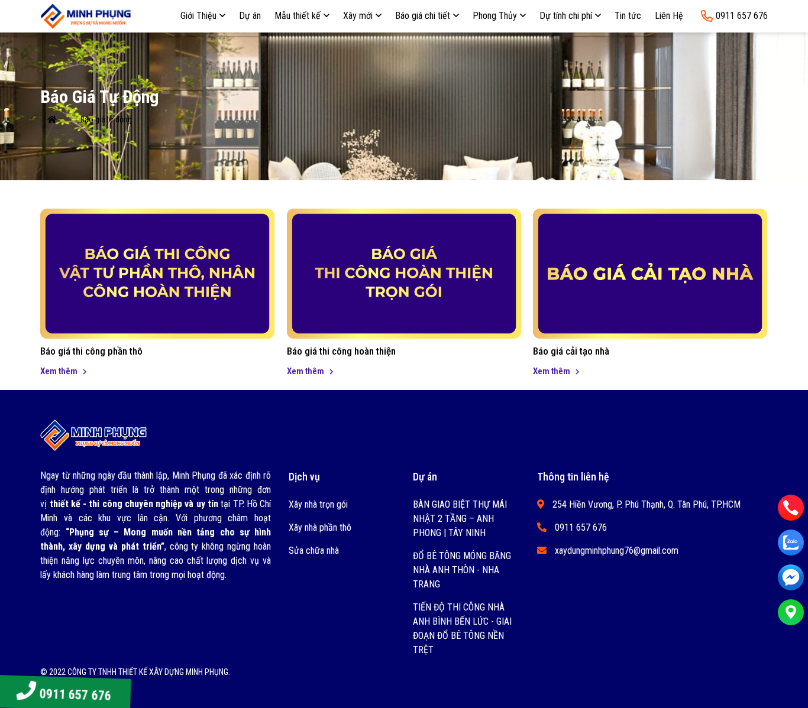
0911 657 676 (74, 695)
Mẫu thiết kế (297, 15)
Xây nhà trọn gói (318, 504)
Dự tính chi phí (565, 15)
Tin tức (628, 15)
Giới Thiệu (198, 15)
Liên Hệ (669, 15)
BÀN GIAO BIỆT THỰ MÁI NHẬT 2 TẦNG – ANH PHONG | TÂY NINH (460, 518)
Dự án (250, 15)
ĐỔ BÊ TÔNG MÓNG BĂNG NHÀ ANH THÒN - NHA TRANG (462, 570)
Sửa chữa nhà (314, 550)
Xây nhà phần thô (320, 527)
